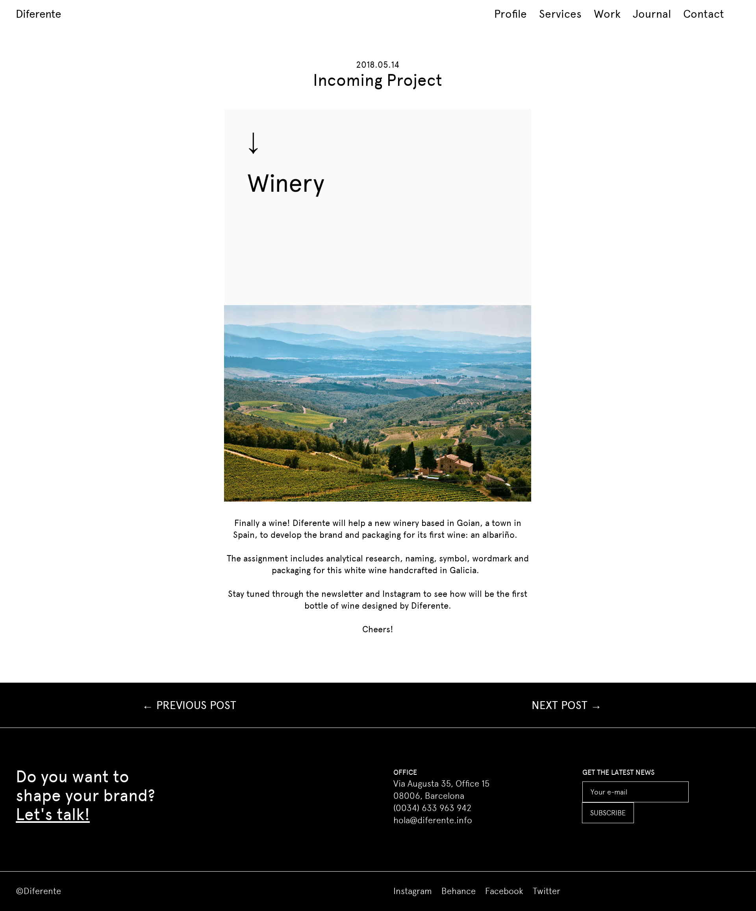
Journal (652, 13)
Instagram (401, 594)
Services (560, 13)
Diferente (38, 13)
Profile (510, 13)
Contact (703, 13)
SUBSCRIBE (608, 813)
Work (607, 13)
